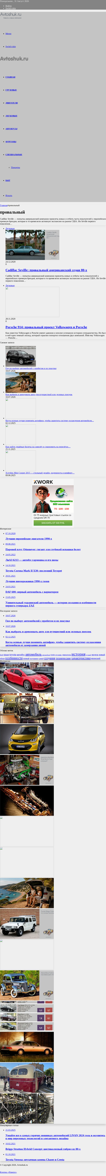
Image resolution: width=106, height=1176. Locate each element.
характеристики (81, 658)
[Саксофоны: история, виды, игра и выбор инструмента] (27, 815)
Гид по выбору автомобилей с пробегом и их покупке (31, 368)
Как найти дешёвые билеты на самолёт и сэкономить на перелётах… (38, 447)
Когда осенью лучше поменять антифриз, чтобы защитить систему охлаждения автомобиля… (50, 420)
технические (63, 658)
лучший (88, 655)
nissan (6, 654)
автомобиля (46, 655)
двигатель (66, 655)
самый (41, 658)
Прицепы (15, 167)
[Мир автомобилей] (11, 18)
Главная (3, 205)
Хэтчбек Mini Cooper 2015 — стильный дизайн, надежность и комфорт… (40, 473)
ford (1, 655)
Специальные (14, 155)
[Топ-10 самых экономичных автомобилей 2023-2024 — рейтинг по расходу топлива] (27, 1030)
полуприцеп (34, 659)
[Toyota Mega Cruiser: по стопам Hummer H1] (27, 938)
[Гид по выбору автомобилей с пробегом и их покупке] (21, 366)
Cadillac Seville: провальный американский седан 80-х (46, 270)
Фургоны (11, 142)
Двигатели (12, 103)
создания (49, 658)
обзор (2, 658)
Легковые (11, 116)
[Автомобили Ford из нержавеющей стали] (27, 1000)
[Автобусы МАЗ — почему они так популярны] (27, 876)
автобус (21, 654)
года (53, 654)
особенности (14, 658)
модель (95, 654)
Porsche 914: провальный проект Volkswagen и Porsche (46, 327)
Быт (8, 180)
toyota (13, 654)
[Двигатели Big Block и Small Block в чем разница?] (27, 784)
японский (95, 658)
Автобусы (11, 129)
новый (102, 654)
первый (26, 658)
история (78, 654)
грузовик (58, 655)
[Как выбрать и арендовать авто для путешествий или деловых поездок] (21, 392)
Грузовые (11, 90)
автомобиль (33, 654)
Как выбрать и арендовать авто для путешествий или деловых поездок (39, 394)
